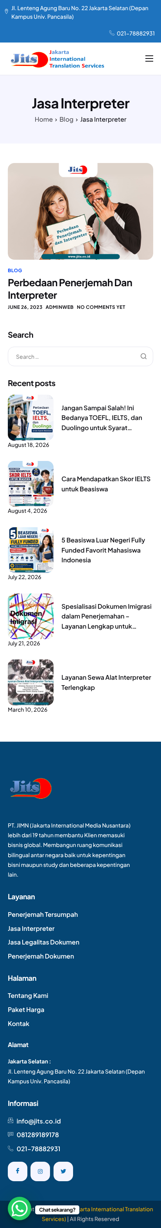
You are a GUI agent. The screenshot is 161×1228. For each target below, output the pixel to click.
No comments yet (101, 307)
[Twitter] (63, 1171)
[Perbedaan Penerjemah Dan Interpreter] (80, 210)
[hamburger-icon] (149, 58)
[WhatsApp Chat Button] (19, 1208)
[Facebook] (17, 1171)
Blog (15, 270)
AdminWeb (60, 307)
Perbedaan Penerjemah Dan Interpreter (70, 288)
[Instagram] (40, 1171)
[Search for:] (80, 356)
